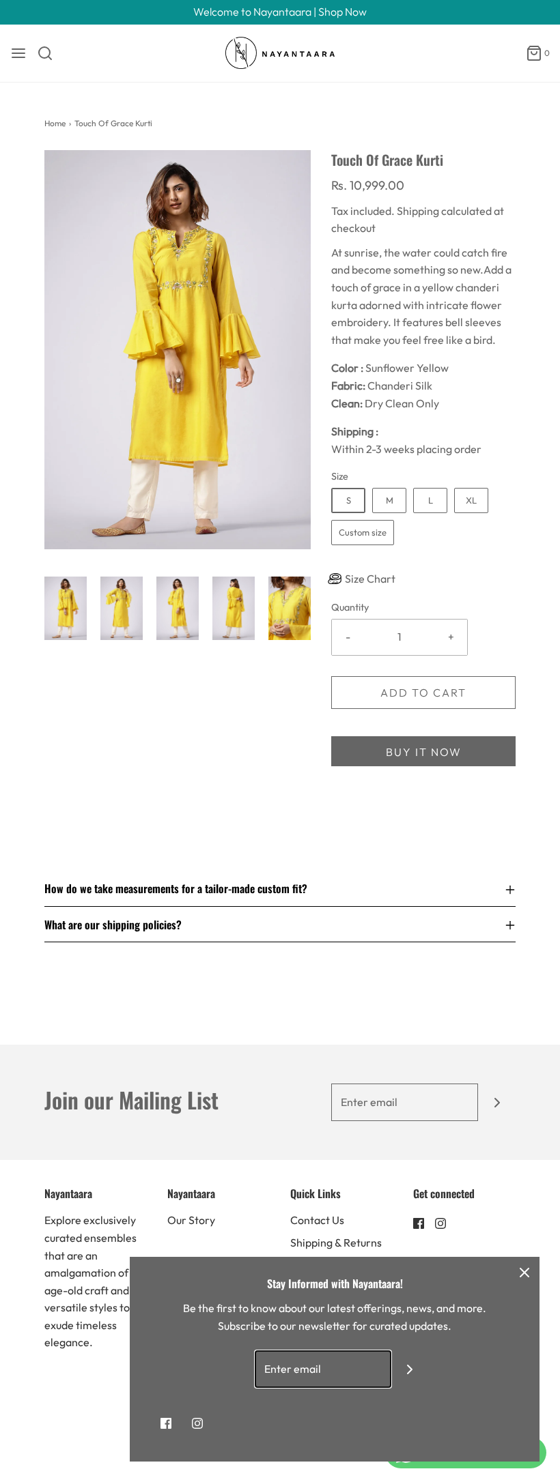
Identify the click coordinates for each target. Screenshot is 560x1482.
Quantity (350, 607)
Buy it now (424, 752)
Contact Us (317, 1220)
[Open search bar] (50, 53)
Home (55, 123)
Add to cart (423, 692)
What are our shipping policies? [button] (113, 924)
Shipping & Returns (336, 1242)
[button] (65, 608)
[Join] (497, 1102)
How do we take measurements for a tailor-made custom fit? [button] (175, 889)
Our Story (191, 1220)
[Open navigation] (18, 53)
